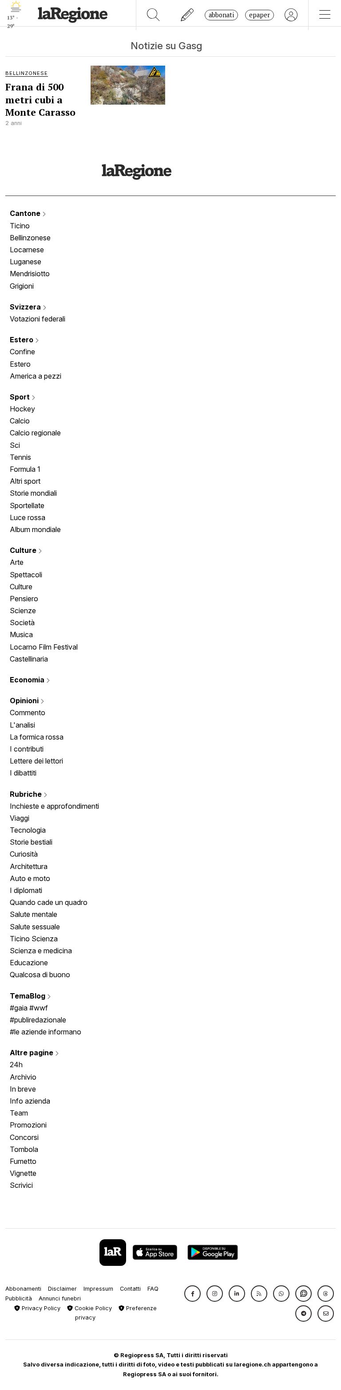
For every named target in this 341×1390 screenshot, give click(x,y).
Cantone (26, 213)
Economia (28, 679)
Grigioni (22, 286)
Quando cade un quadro (48, 902)
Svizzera (26, 306)
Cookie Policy (92, 1308)
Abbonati (221, 15)
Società (22, 622)
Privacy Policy (40, 1308)
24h (16, 1064)
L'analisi (22, 724)
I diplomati (26, 890)
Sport (21, 396)
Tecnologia (28, 830)
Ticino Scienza (34, 938)
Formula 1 (25, 469)
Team (19, 1112)
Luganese (25, 261)
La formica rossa (36, 736)
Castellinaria (29, 658)
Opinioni (25, 700)
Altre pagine (32, 1052)
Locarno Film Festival (44, 646)
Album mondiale (35, 529)
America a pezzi (35, 376)
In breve (23, 1089)
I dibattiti (23, 772)
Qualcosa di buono (40, 974)
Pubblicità (18, 1298)
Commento (27, 712)
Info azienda (30, 1100)
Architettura (29, 866)
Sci (15, 445)
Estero (22, 339)
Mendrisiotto (30, 273)
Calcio (20, 420)
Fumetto (23, 1161)
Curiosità (24, 854)
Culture (24, 550)
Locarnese (27, 249)
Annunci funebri (60, 1298)
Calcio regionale (35, 432)
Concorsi (24, 1137)
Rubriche (27, 794)
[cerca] (153, 15)
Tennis (20, 457)
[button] (192, 1293)
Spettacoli (26, 574)
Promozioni (28, 1124)
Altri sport (25, 481)
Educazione (29, 962)
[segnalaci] (187, 15)
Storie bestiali (31, 842)
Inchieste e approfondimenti (54, 806)
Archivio (23, 1077)
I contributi (27, 748)
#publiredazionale (38, 1019)
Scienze (23, 610)
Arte (17, 562)
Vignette (23, 1173)
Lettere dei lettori (36, 760)
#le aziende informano (45, 1031)
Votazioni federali (37, 318)
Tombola (24, 1149)
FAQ (153, 1288)
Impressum (98, 1288)
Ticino (20, 225)
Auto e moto (30, 878)
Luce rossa (27, 517)
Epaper (259, 15)
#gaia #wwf (29, 1007)
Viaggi (19, 818)
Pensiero (24, 598)
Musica (21, 634)
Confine (22, 351)
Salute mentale (33, 914)
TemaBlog (28, 995)
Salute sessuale (35, 926)
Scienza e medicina (41, 950)
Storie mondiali (33, 493)
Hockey (22, 408)
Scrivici (21, 1185)
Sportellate (27, 505)
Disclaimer (62, 1288)
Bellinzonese (30, 237)
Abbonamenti (23, 1288)
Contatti (130, 1288)
